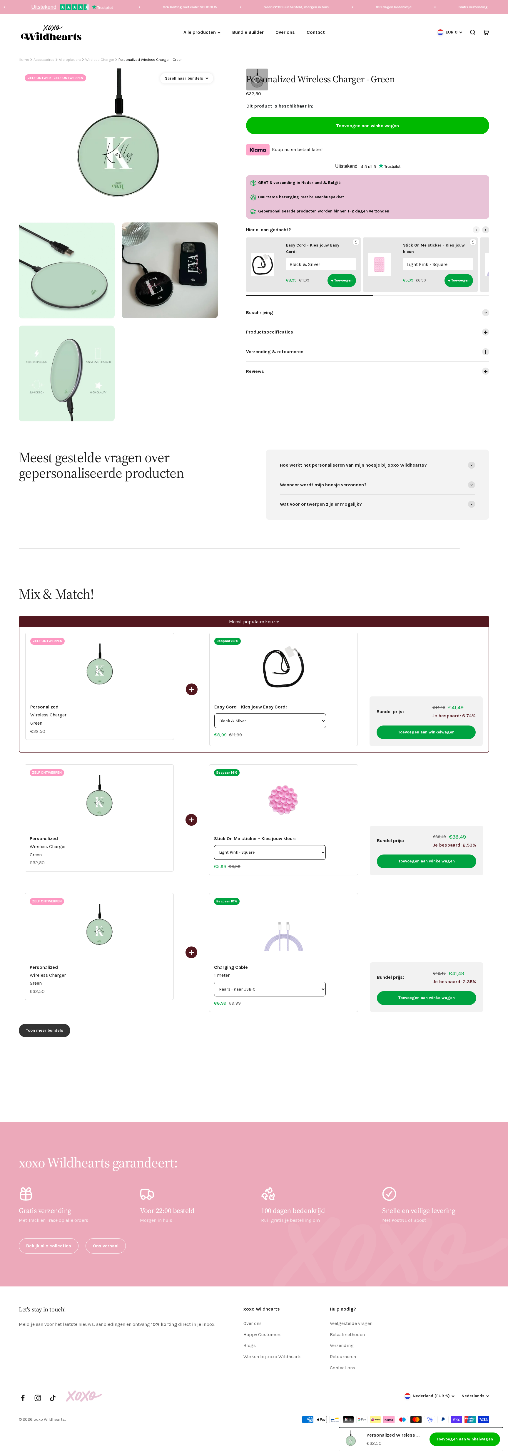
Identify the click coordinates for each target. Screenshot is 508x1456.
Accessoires (44, 59)
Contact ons (342, 1367)
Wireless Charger (99, 59)
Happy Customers (262, 1334)
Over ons (285, 32)
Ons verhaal (105, 1246)
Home (24, 59)
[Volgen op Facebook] (23, 1398)
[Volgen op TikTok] (53, 1398)
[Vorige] (476, 230)
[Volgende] (485, 230)
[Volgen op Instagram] (38, 1398)
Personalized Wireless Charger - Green (150, 59)
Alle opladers (70, 59)
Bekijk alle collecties (48, 1246)
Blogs (249, 1345)
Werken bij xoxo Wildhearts (272, 1356)
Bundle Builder (248, 32)
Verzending (342, 1345)
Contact (316, 32)
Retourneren (343, 1356)
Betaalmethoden (347, 1334)
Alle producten (199, 32)
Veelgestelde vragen (351, 1323)
